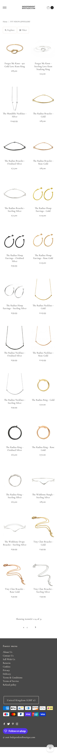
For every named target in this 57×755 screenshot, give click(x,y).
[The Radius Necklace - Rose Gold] (43, 338)
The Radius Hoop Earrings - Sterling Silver (15, 307)
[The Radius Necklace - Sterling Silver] (15, 385)
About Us (7, 652)
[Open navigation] (4, 8)
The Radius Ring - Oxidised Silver (14, 448)
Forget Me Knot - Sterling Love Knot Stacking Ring (43, 66)
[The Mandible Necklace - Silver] (15, 98)
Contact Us (8, 655)
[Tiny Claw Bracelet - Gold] (43, 527)
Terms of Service (11, 681)
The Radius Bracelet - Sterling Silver (15, 209)
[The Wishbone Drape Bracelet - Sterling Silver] (15, 527)
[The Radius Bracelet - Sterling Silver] (15, 193)
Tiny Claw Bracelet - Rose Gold (15, 590)
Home (5, 21)
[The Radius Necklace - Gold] (43, 290)
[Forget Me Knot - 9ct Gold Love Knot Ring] (15, 48)
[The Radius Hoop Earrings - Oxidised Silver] (15, 240)
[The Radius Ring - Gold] (43, 385)
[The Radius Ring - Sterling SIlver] (15, 479)
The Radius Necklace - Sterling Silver (14, 401)
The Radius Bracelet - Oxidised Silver (15, 162)
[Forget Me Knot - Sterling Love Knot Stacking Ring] (43, 48)
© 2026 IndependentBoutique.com (19, 737)
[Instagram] (17, 724)
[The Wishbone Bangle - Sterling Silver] (43, 479)
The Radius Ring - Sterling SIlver (14, 496)
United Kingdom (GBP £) (21, 700)
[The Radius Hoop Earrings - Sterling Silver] (15, 290)
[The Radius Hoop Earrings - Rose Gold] (43, 240)
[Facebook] (4, 724)
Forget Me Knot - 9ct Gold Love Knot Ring (14, 65)
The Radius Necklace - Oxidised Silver (14, 354)
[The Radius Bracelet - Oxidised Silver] (15, 146)
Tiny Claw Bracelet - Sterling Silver (43, 590)
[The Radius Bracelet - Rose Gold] (43, 146)
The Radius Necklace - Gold (43, 307)
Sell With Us (9, 659)
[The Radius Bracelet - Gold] (43, 98)
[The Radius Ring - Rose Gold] (43, 432)
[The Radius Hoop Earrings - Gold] (43, 193)
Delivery (7, 673)
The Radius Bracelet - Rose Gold (43, 162)
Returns (6, 662)
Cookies (6, 666)
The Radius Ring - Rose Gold (43, 448)
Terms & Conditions (12, 677)
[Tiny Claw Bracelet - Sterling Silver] (43, 574)
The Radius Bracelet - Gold (43, 115)
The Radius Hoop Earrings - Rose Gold (43, 257)
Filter (24, 30)
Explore (11, 30)
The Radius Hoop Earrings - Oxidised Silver (14, 258)
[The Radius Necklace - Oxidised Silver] (15, 338)
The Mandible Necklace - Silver (14, 115)
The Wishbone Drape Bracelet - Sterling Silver (14, 543)
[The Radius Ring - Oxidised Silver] (15, 432)
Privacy (6, 670)
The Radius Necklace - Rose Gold (43, 354)
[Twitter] (8, 724)
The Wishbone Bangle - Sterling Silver (43, 496)
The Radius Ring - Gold (43, 399)
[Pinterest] (13, 724)
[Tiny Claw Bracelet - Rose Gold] (15, 574)
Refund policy (9, 684)
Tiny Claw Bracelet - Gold (43, 543)
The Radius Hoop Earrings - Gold (43, 209)
